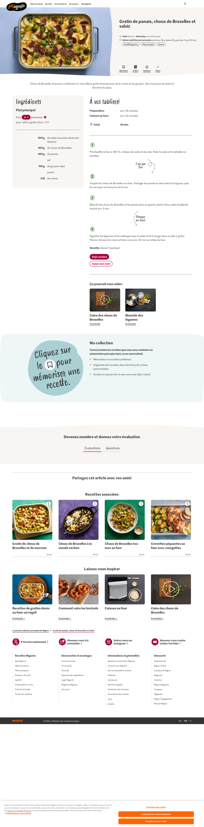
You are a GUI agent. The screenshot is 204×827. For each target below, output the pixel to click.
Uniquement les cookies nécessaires (156, 814)
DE (180, 721)
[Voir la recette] (32, 528)
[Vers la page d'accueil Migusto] (17, 4)
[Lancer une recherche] (185, 3)
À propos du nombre (45, 117)
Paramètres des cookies (118, 694)
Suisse (161, 44)
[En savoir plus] (105, 319)
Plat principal (148, 44)
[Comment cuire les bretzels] (79, 597)
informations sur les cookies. (19, 813)
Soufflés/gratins (131, 44)
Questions (113, 448)
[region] (102, 814)
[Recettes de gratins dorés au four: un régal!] (32, 597)
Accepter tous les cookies (156, 821)
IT (191, 721)
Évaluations (92, 448)
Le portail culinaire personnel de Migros (30, 630)
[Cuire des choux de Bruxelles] (171, 597)
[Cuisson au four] (125, 597)
